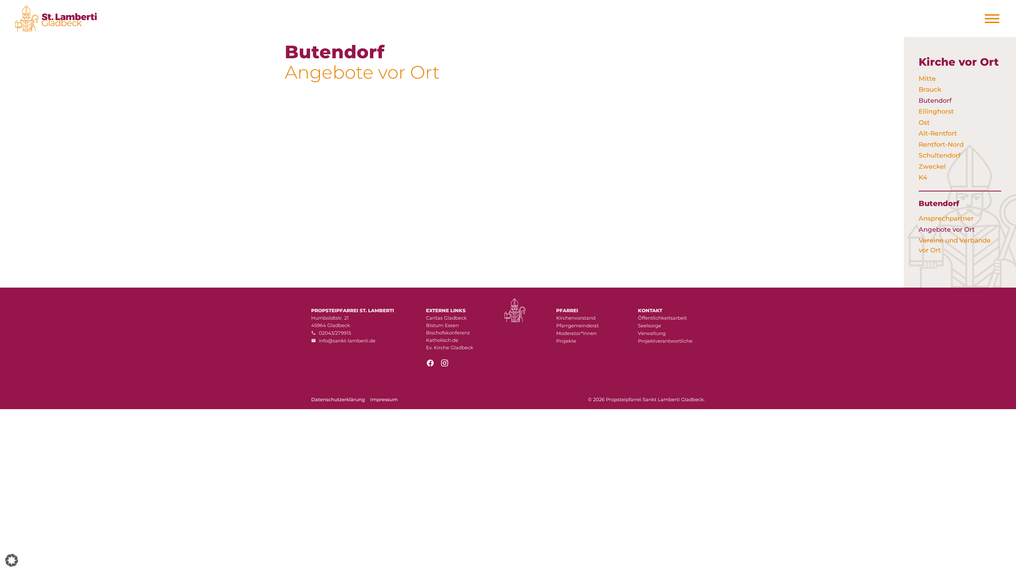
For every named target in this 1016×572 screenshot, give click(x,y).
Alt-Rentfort (938, 133)
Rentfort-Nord (941, 144)
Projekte (566, 341)
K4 (923, 177)
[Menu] (994, 18)
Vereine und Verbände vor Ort (955, 245)
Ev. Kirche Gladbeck (449, 348)
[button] (11, 560)
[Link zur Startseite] (59, 18)
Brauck (930, 89)
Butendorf (935, 100)
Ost (924, 122)
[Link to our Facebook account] (430, 365)
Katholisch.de (442, 340)
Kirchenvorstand (576, 318)
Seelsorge (649, 326)
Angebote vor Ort (947, 229)
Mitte (927, 78)
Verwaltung (652, 333)
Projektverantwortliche (665, 341)
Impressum (384, 400)
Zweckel (932, 166)
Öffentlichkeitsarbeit (662, 318)
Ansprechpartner (946, 218)
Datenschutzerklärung (338, 400)
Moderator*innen (576, 333)
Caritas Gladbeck (446, 318)
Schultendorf (939, 155)
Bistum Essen (442, 325)
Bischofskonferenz (448, 333)
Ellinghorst (936, 111)
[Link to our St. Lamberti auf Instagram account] (444, 365)
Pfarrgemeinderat (577, 326)
